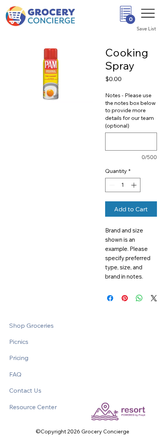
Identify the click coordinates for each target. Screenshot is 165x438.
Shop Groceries (31, 325)
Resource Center (33, 407)
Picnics (18, 341)
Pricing (18, 358)
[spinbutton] (123, 185)
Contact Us (25, 390)
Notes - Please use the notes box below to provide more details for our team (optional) (130, 110)
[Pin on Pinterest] (124, 298)
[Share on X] (153, 298)
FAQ (15, 374)
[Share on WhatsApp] (139, 298)
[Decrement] (111, 185)
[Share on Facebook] (110, 298)
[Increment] (134, 185)
